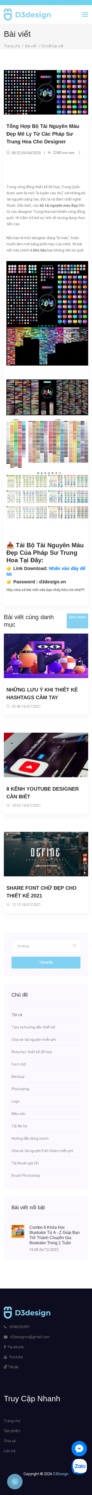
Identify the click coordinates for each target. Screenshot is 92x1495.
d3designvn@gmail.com (30, 1337)
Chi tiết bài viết (52, 46)
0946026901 (19, 1327)
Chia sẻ (10, 1441)
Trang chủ (12, 46)
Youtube (16, 1357)
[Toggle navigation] (85, 15)
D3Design (60, 1474)
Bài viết (31, 46)
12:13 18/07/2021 (26, 905)
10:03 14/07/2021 (26, 805)
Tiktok (12, 1367)
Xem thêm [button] (77, 617)
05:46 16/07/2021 (26, 706)
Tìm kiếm (46, 962)
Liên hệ (10, 1451)
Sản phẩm (12, 1431)
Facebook (16, 1347)
